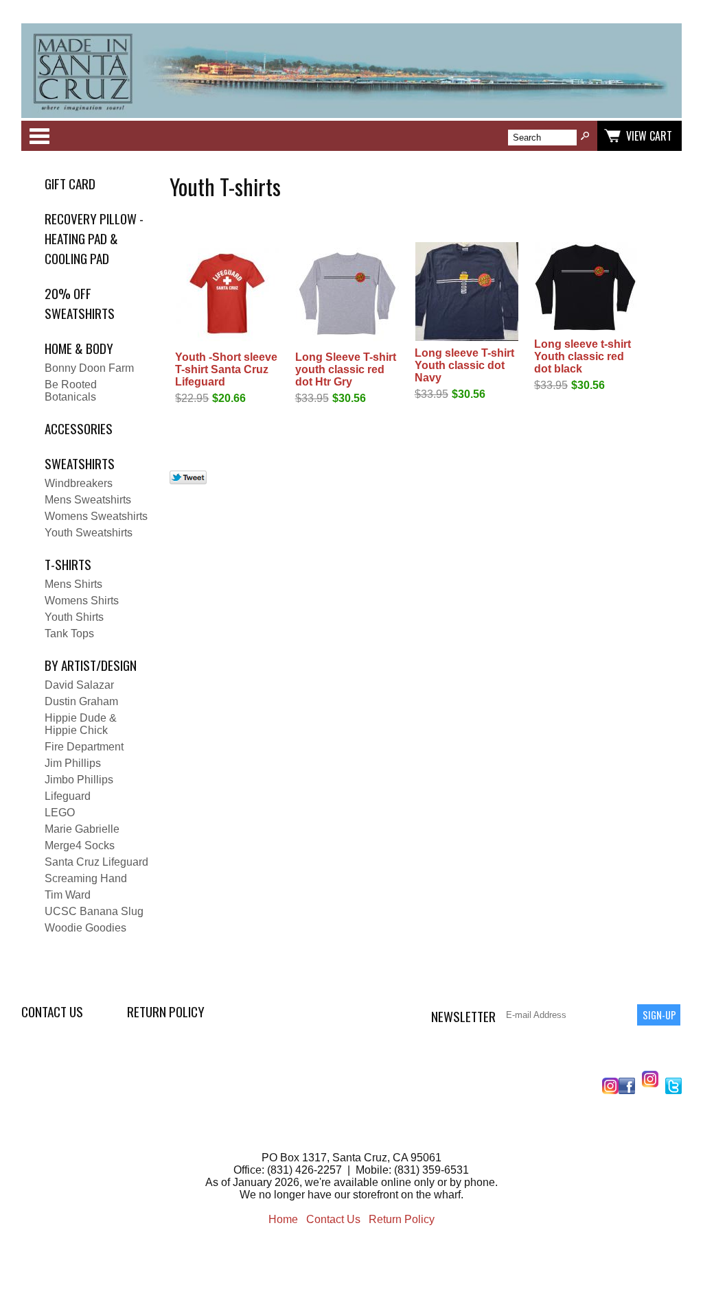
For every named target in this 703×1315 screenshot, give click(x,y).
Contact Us (52, 1011)
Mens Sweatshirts (88, 500)
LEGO (60, 812)
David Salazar (79, 685)
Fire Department (84, 747)
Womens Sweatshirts (96, 516)
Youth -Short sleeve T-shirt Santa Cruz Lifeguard (226, 369)
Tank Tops (69, 633)
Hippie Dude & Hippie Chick (81, 724)
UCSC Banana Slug (94, 911)
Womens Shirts (82, 600)
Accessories (79, 428)
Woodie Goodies (85, 928)
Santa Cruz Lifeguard (96, 862)
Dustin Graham (81, 701)
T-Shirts (68, 564)
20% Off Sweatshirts (80, 303)
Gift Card (70, 183)
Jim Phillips (73, 763)
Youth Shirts (74, 617)
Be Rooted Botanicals (71, 391)
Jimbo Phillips (79, 779)
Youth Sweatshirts (88, 532)
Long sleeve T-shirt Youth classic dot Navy (464, 365)
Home (283, 1219)
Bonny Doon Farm (89, 368)
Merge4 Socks (80, 845)
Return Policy (166, 1011)
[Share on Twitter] (188, 480)
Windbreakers (79, 483)
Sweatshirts (80, 463)
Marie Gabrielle (82, 829)
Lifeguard (68, 796)
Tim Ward (68, 895)
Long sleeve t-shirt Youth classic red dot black (582, 356)
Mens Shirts (73, 584)
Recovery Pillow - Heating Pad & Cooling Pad (94, 238)
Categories (39, 136)
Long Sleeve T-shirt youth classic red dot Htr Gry (345, 369)
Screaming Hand (86, 878)
